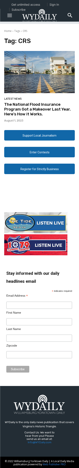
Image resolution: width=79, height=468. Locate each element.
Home (8, 31)
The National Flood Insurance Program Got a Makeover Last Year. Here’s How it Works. (37, 109)
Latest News (13, 98)
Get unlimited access (25, 4)
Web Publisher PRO (54, 464)
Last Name (13, 329)
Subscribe (18, 9)
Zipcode (11, 345)
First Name (13, 312)
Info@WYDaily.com (39, 442)
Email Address (17, 296)
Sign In (54, 4)
